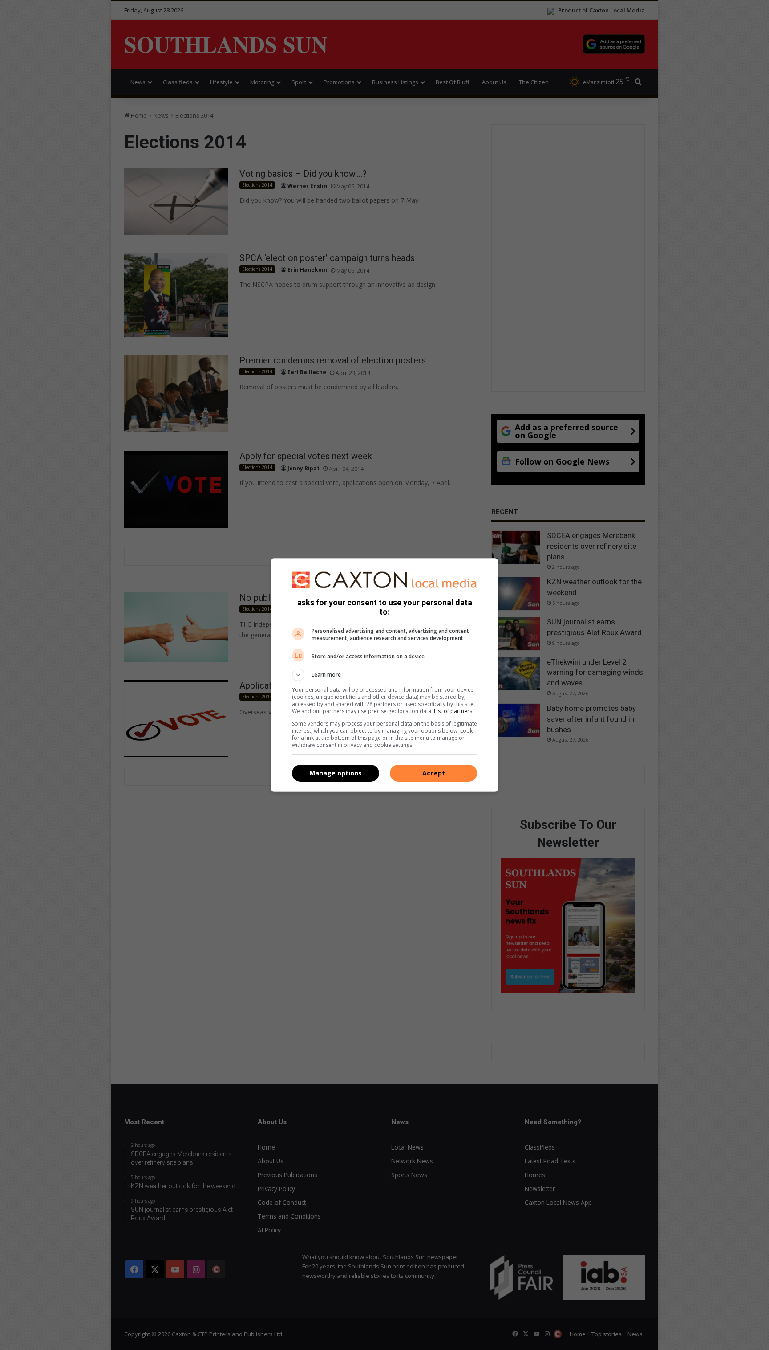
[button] (384, 675)
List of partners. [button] (454, 711)
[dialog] (384, 675)
